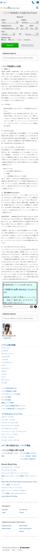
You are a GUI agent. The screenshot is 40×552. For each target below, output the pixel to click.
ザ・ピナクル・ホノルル (8, 470)
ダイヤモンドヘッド (7, 354)
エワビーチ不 (5, 356)
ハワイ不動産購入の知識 (8, 391)
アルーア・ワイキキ (7, 417)
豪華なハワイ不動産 (7, 403)
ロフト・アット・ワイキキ (9, 434)
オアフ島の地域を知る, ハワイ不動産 (15, 445)
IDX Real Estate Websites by (10, 548)
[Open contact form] (38, 2)
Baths (31, 26)
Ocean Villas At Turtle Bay (9, 496)
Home (5, 40)
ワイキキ (4, 383)
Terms (13, 550)
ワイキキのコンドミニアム (11, 414)
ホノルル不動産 (6, 397)
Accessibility (6, 550)
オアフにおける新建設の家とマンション (13, 406)
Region (23, 20)
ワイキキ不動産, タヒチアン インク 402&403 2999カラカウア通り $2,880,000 (29, 456)
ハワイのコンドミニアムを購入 (10, 394)
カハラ (3, 365)
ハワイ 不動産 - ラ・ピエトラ (10, 485)
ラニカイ (4, 374)
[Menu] (37, 7)
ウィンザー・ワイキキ (8, 420)
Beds (21, 26)
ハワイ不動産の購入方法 (8, 388)
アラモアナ (4, 351)
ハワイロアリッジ (6, 362)
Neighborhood (6, 26)
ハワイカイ (4, 359)
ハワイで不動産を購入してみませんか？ (13, 408)
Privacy (20, 550)
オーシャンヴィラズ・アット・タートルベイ (15, 473)
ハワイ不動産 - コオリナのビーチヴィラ (13, 493)
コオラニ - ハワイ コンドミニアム (11, 487)
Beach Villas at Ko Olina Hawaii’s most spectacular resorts (19, 482)
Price (3, 32)
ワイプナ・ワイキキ (7, 437)
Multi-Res (27, 40)
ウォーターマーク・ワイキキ (10, 425)
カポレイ (4, 371)
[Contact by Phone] (33, 2)
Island (3, 20)
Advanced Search (27, 45)
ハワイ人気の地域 (8, 345)
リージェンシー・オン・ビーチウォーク (13, 431)
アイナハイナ (5, 348)
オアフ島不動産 (6, 400)
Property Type (6, 38)
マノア (3, 377)
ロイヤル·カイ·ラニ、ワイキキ (10, 467)
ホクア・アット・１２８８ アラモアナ (13, 490)
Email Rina (7, 338)
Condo (12, 40)
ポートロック (5, 380)
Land (19, 40)
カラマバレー (5, 368)
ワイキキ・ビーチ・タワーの (10, 440)
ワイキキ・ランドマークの (9, 423)
